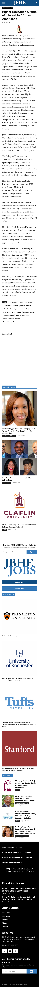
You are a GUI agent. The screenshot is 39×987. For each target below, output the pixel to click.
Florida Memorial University (10, 305)
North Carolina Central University (12, 312)
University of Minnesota (22, 315)
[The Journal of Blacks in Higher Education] (19, 2)
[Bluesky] (4, 951)
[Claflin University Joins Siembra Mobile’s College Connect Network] (19, 504)
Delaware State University (26, 302)
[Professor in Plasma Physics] (19, 616)
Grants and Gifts (8, 8)
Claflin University (12, 302)
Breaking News (6, 482)
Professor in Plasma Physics (10, 635)
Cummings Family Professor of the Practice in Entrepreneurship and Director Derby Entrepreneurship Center (19, 724)
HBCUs (4, 529)
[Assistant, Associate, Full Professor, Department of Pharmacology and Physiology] (19, 658)
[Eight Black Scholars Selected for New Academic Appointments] (8, 801)
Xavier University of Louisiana (11, 322)
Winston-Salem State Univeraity (11, 318)
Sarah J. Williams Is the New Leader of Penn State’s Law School (19, 889)
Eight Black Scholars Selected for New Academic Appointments (25, 798)
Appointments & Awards (9, 435)
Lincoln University (23, 309)
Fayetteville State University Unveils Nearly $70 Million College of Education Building (25, 814)
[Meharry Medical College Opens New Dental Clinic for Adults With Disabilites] (8, 785)
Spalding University (28, 312)
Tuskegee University (8, 315)
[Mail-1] (10, 951)
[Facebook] (15, 951)
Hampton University (25, 305)
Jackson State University (9, 309)
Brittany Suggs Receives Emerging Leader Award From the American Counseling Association (19, 431)
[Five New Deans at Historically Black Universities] (19, 457)
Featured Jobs (8, 594)
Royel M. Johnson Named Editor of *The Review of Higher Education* (18, 898)
